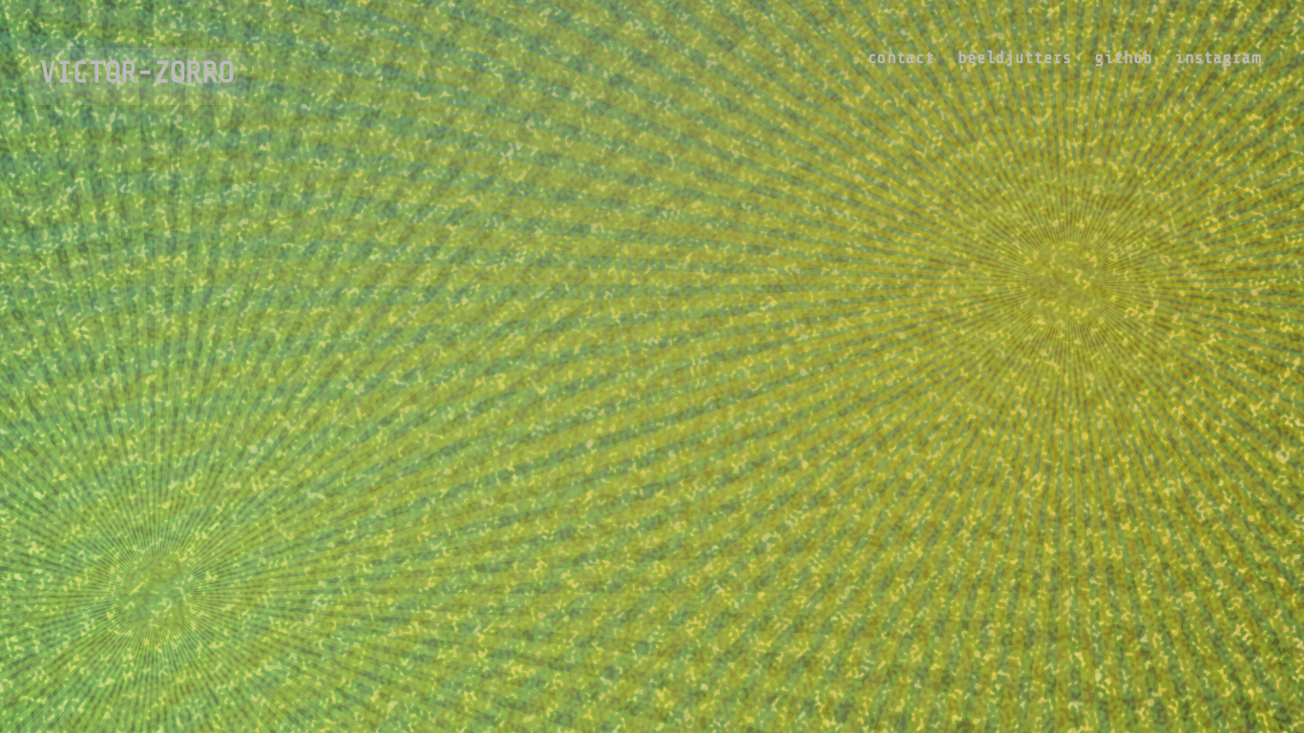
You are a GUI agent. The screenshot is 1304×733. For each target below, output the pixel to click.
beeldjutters (1014, 57)
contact (901, 57)
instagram (1218, 57)
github (1123, 57)
